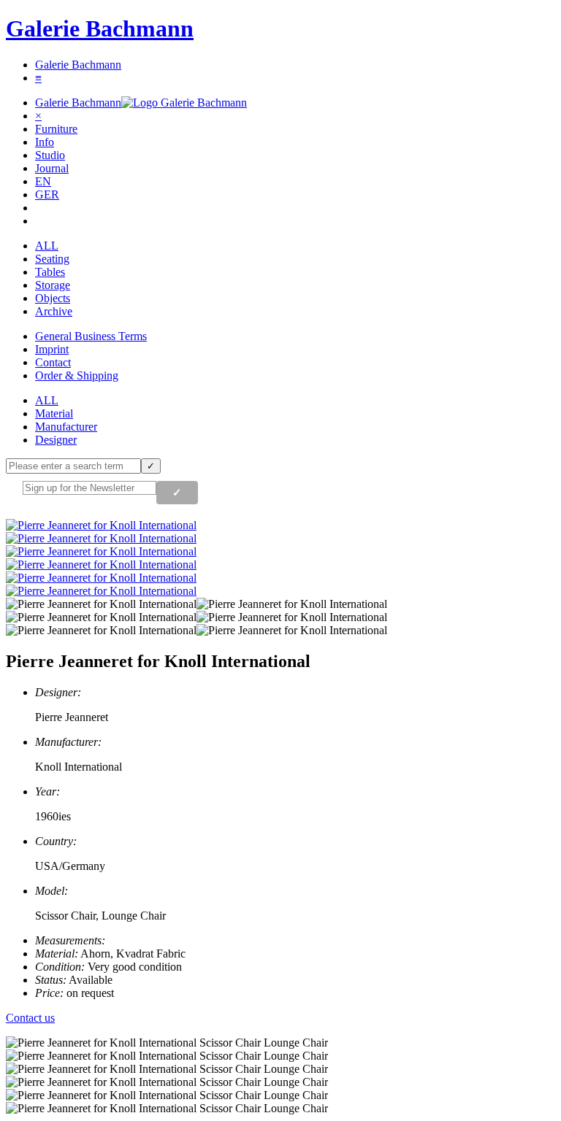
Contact (53, 362)
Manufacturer (66, 426)
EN (43, 181)
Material (54, 413)
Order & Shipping (76, 375)
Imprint (52, 349)
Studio (50, 155)
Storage (52, 285)
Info (44, 142)
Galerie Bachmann (100, 28)
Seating (52, 259)
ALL (46, 245)
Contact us (30, 1018)
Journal (52, 168)
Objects (52, 298)
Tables (50, 272)
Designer (56, 440)
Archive (53, 311)
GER (47, 194)
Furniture (56, 129)
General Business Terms (91, 336)
